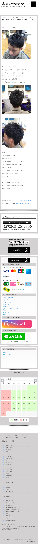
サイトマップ (23, 437)
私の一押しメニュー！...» (12, 500)
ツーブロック (27, 200)
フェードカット (9, 475)
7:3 (6, 460)
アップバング (9, 469)
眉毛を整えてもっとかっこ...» (13, 507)
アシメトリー (9, 462)
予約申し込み (7, 312)
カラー (7, 473)
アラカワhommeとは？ (12, 435)
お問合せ (6, 314)
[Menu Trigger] (33, 4)
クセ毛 (7, 477)
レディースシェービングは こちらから (11, 309)
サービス (6, 300)
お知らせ (9, 17)
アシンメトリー (9, 467)
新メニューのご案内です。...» (13, 503)
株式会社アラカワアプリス (8, 524)
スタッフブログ (8, 354)
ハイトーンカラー (10, 471)
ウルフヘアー (9, 464)
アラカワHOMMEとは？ (10, 298)
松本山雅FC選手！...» (11, 505)
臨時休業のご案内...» (11, 520)
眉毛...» (7, 513)
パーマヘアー (9, 449)
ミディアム (8, 456)
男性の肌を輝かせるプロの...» (13, 511)
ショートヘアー (19, 200)
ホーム (4, 435)
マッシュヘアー (9, 454)
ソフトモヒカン (9, 458)
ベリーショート (9, 451)
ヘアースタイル (25, 204)
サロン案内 (7, 304)
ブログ (6, 306)
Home (4, 17)
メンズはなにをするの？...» (12, 509)
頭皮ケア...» (8, 515)
